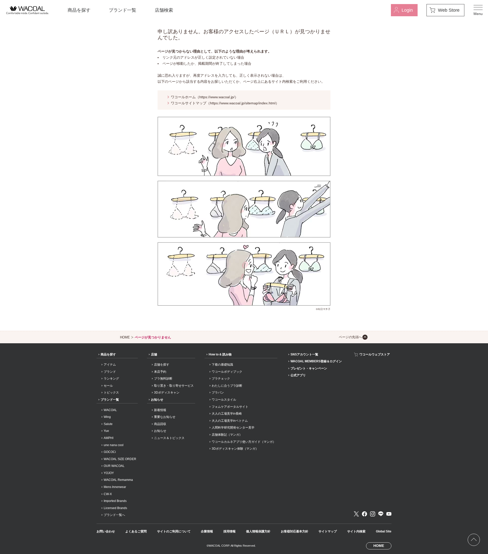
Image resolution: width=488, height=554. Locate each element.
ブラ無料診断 (163, 378)
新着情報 (160, 410)
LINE (380, 513)
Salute (108, 424)
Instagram (372, 513)
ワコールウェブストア (374, 354)
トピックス (111, 392)
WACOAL (110, 410)
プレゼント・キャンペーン (309, 368)
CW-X (108, 494)
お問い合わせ (106, 531)
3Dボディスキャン (166, 392)
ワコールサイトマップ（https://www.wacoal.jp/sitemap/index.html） (225, 103)
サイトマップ (327, 531)
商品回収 (160, 424)
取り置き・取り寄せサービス (174, 385)
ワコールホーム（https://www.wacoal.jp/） (204, 97)
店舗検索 (164, 10)
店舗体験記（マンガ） (227, 434)
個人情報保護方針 (258, 531)
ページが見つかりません (153, 337)
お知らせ (157, 399)
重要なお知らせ (164, 417)
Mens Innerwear (115, 487)
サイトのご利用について (174, 531)
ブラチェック (221, 378)
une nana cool (114, 445)
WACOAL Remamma (118, 480)
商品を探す (79, 10)
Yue (106, 431)
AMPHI (108, 438)
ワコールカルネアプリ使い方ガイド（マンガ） (244, 442)
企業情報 (207, 531)
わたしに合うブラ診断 (227, 385)
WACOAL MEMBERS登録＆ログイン (316, 361)
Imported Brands (115, 501)
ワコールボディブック (227, 371)
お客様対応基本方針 (294, 531)
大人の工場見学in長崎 (227, 413)
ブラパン (218, 392)
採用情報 (229, 531)
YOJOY (109, 473)
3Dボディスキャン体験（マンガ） (235, 448)
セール (108, 385)
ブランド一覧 (122, 10)
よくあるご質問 (136, 531)
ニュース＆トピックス (169, 438)
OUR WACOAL (114, 466)
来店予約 (160, 371)
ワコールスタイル (224, 399)
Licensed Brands (115, 508)
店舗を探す (161, 364)
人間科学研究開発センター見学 (233, 427)
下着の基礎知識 (222, 364)
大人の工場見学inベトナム (230, 420)
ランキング (111, 378)
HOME (125, 337)
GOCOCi (110, 452)
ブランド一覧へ (114, 515)
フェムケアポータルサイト (230, 407)
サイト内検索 (356, 531)
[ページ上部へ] (474, 540)
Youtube (388, 513)
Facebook (364, 513)
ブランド (110, 371)
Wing (107, 417)
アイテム (110, 364)
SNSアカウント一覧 (304, 354)
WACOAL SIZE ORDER (120, 459)
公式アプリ (298, 375)
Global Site (383, 531)
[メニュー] (478, 10)
